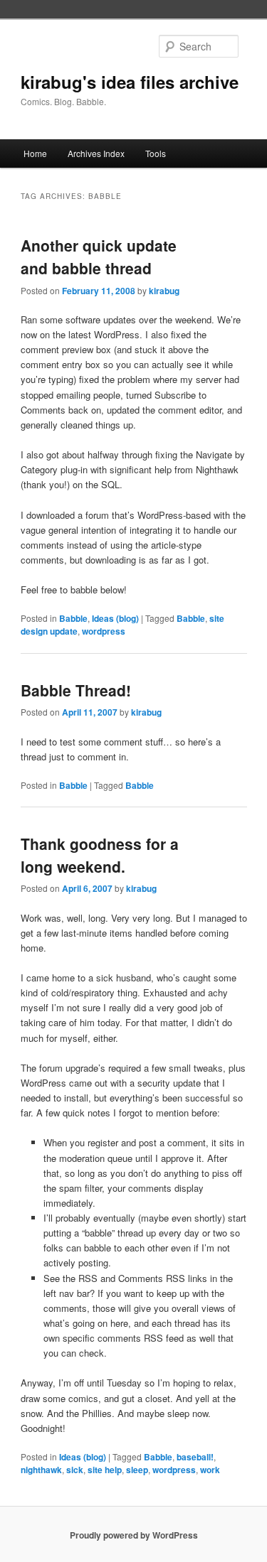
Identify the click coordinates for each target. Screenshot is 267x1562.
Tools (155, 153)
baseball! (195, 1456)
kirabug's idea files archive (130, 82)
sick (74, 1469)
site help (105, 1469)
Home (35, 153)
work (210, 1469)
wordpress (103, 631)
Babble (73, 618)
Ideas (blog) (115, 618)
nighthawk (41, 1469)
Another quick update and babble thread (99, 257)
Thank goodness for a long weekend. (100, 855)
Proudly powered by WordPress (134, 1535)
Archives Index (96, 153)
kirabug (164, 290)
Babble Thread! (76, 690)
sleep (137, 1469)
